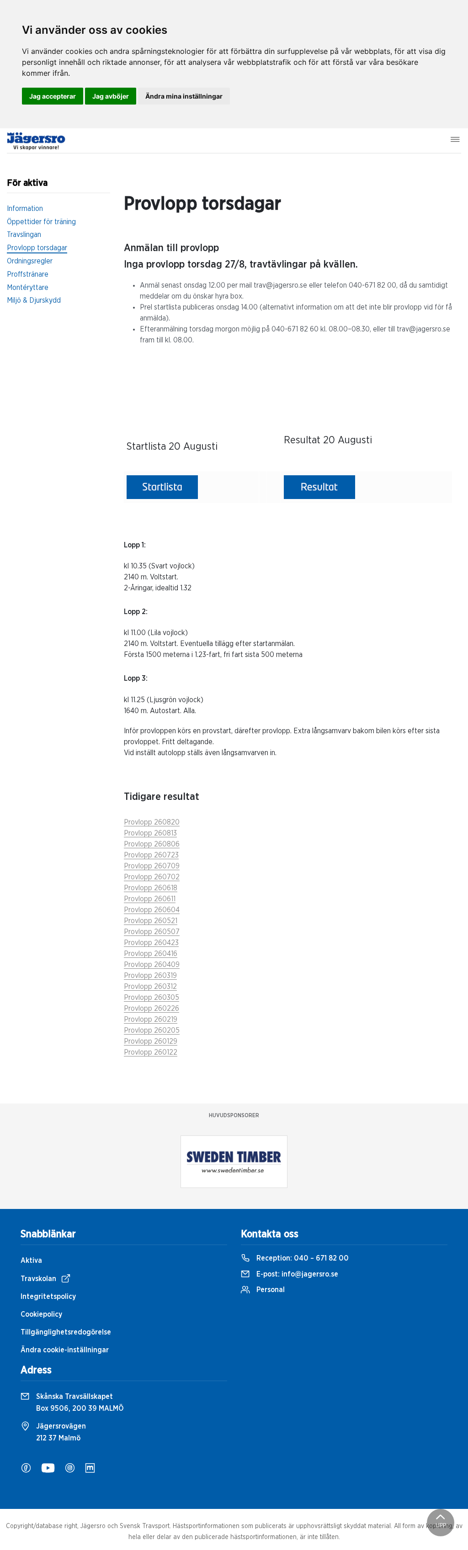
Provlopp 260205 (152, 1030)
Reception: (302, 1258)
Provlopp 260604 (152, 910)
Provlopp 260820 (152, 822)
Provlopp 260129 (150, 1041)
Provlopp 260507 (152, 931)
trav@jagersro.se (280, 285)
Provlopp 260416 (150, 953)
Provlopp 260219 (150, 1019)
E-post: (296, 1274)
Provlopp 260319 (150, 975)
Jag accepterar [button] (52, 96)
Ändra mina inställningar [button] (184, 96)
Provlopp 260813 (150, 833)
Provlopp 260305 (151, 997)
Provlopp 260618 (150, 888)
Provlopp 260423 (151, 942)
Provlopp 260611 (150, 899)
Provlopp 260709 (152, 866)
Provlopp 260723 (151, 855)
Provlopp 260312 (150, 986)
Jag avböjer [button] (110, 96)
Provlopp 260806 (152, 844)
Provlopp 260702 (152, 877)
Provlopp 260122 (150, 1052)
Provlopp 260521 (150, 921)
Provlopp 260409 (152, 964)
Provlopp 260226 (151, 1008)
